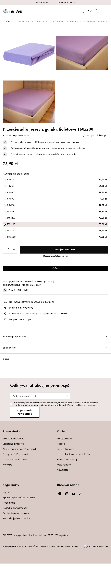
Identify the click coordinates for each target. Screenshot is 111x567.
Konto (61, 431)
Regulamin (9, 503)
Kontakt (7, 465)
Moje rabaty (64, 465)
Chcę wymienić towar (15, 460)
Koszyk (61, 444)
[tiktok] (81, 494)
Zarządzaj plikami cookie (16, 518)
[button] (28, 433)
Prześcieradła (41, 21)
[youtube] (74, 494)
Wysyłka (7, 492)
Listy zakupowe (65, 449)
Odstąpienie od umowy (16, 513)
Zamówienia (11, 431)
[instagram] (67, 494)
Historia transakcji (67, 460)
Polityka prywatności (15, 508)
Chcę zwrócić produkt (15, 454)
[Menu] (106, 11)
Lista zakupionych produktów (73, 454)
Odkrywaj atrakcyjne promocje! (39, 385)
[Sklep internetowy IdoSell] (96, 546)
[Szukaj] (82, 11)
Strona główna (23, 21)
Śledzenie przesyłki (13, 444)
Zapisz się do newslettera (25, 412)
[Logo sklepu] (12, 11)
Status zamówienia (13, 439)
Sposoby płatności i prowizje (19, 498)
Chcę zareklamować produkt (19, 449)
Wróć (8, 21)
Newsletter (63, 470)
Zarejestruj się (65, 439)
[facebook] (60, 494)
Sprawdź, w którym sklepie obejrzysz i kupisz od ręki (38, 314)
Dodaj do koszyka (64, 250)
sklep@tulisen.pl (22, 535)
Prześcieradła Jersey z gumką (65, 21)
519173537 (8, 535)
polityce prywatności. (86, 405)
